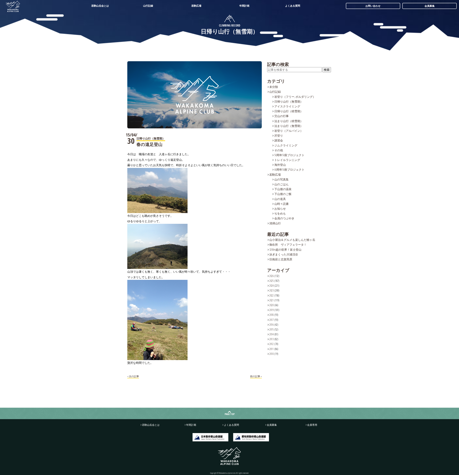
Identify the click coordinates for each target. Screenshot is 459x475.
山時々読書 (281, 204)
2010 (271, 354)
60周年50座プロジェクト (289, 170)
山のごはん (281, 184)
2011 (271, 349)
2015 (271, 329)
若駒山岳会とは (100, 5)
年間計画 (244, 5)
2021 (271, 300)
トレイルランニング (287, 160)
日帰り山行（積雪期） (288, 111)
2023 (271, 290)
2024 (271, 286)
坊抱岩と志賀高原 (280, 259)
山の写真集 (281, 179)
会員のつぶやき (284, 218)
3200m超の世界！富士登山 (285, 250)
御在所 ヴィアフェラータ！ (288, 245)
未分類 (273, 87)
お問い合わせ (372, 6)
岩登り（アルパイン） (288, 131)
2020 (271, 305)
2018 (271, 315)
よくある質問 (292, 5)
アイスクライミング (287, 106)
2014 (271, 334)
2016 (271, 325)
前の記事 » (256, 376)
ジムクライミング (285, 145)
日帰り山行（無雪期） (288, 101)
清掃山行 (275, 223)
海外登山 (280, 165)
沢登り (278, 136)
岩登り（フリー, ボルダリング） (295, 97)
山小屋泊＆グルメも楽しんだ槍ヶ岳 (292, 240)
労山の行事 (281, 116)
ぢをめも (280, 213)
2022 (271, 295)
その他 (278, 150)
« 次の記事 (133, 376)
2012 (271, 344)
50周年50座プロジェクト (289, 155)
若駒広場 (196, 5)
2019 (271, 310)
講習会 (278, 140)
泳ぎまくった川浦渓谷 (283, 254)
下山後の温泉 (283, 189)
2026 (271, 276)
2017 (271, 320)
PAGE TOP (230, 414)
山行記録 (148, 5)
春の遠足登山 (149, 144)
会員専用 (312, 424)
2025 (271, 281)
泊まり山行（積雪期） (288, 121)
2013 (271, 339)
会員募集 (430, 6)
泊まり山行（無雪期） (288, 126)
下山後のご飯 (283, 194)
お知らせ (280, 209)
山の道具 (280, 199)
